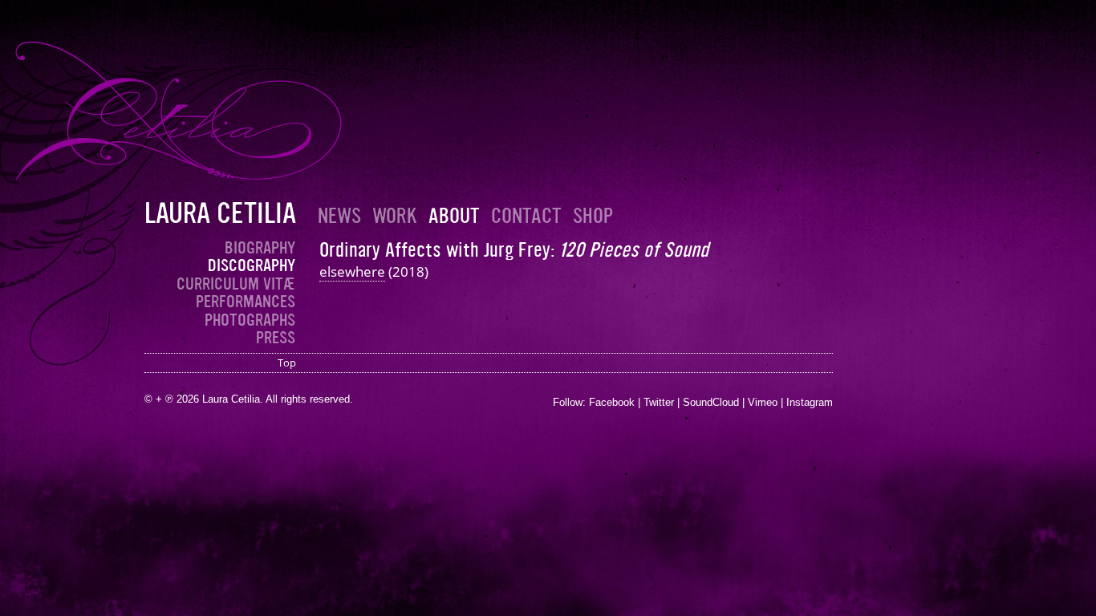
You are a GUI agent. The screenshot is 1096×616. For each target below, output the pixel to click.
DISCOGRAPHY (251, 265)
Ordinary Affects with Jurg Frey (434, 250)
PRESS (275, 337)
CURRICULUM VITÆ (236, 284)
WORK (394, 216)
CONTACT (526, 216)
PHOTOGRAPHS (250, 320)
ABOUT (454, 216)
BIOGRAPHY (260, 248)
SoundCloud (711, 402)
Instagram (809, 402)
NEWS (339, 216)
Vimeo (762, 402)
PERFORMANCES (245, 301)
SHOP (593, 216)
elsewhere (352, 271)
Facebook (612, 402)
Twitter (658, 402)
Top (287, 362)
